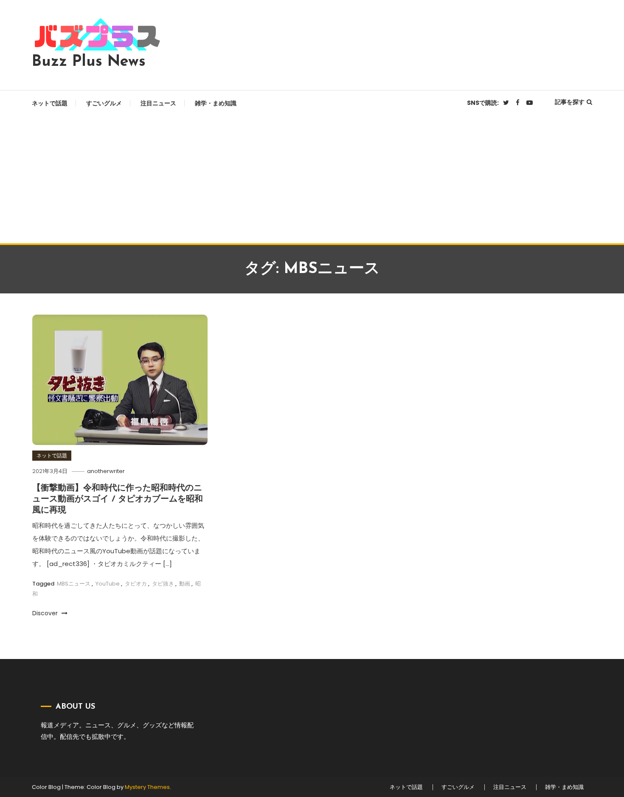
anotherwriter (106, 471)
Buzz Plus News (89, 62)
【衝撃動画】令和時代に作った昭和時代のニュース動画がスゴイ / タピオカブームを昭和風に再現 (117, 499)
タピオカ (136, 584)
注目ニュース (158, 103)
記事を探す (570, 102)
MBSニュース (73, 584)
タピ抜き (163, 584)
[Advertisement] (312, 179)
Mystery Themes (147, 787)
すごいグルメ (104, 103)
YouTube (108, 584)
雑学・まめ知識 (215, 103)
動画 (184, 584)
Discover (45, 613)
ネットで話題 (49, 103)
